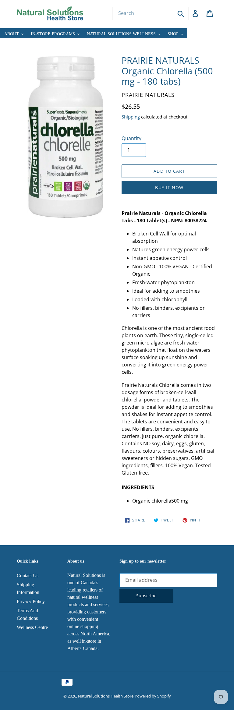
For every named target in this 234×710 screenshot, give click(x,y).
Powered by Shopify (153, 696)
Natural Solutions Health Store (105, 696)
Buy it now (169, 187)
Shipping (131, 117)
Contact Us (27, 575)
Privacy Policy (31, 601)
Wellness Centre (32, 627)
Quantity (131, 138)
